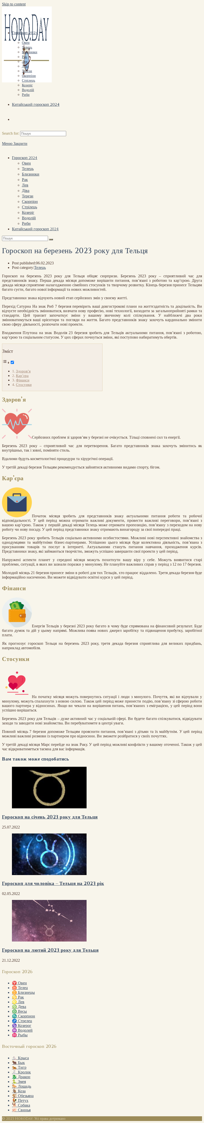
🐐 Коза (19, 1091)
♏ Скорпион (23, 1016)
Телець (28, 169)
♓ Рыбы (20, 1035)
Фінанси (22, 380)
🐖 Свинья (21, 1110)
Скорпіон (30, 201)
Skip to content (14, 4)
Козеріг (28, 212)
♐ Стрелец (22, 1021)
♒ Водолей (22, 1030)
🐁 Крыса (20, 1058)
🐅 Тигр (19, 1067)
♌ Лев (18, 1002)
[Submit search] (51, 239)
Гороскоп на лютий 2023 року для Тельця (50, 950)
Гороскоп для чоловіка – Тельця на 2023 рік (53, 884)
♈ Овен (19, 983)
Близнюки (30, 174)
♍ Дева (19, 1007)
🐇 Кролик (21, 1072)
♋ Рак (18, 997)
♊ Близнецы (23, 992)
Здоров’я (23, 371)
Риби (26, 223)
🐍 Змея (19, 1081)
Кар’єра (22, 375)
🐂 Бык (18, 1063)
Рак (25, 179)
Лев (25, 185)
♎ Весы (19, 1011)
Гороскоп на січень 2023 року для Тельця (50, 817)
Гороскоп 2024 (24, 158)
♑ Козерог (21, 1025)
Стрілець (29, 207)
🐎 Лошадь (21, 1086)
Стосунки (24, 384)
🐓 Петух (20, 1100)
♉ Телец (20, 988)
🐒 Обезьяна (23, 1096)
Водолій (29, 218)
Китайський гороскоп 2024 (35, 229)
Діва (25, 190)
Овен (26, 163)
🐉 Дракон (21, 1077)
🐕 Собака (21, 1105)
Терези (27, 196)
